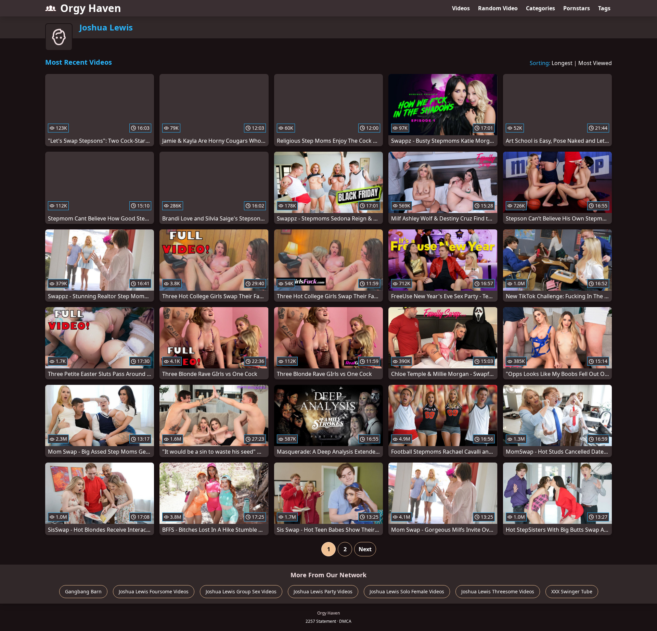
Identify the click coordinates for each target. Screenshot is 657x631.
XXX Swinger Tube (571, 591)
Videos (461, 8)
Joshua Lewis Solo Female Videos (407, 591)
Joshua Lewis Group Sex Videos (241, 591)
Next (365, 549)
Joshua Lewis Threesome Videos (497, 591)
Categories (540, 8)
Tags (604, 8)
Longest (562, 63)
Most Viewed (595, 63)
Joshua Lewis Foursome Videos (154, 591)
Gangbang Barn (83, 591)
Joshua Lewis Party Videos (323, 591)
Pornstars (576, 8)
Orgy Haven (90, 8)
